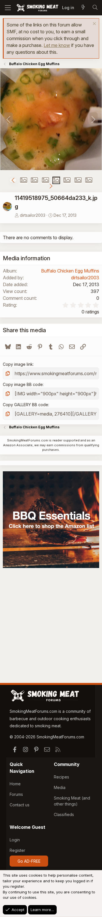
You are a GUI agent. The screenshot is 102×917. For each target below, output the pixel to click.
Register (17, 850)
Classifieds (64, 814)
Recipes (61, 777)
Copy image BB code (23, 384)
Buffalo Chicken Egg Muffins (70, 271)
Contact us (19, 804)
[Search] (95, 7)
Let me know (57, 45)
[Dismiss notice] (93, 24)
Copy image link (18, 364)
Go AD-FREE (29, 861)
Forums (16, 794)
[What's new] (83, 7)
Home (15, 783)
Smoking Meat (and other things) (72, 801)
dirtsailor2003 (32, 215)
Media (59, 787)
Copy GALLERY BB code (25, 404)
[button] (12, 180)
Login (15, 839)
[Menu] (7, 7)
